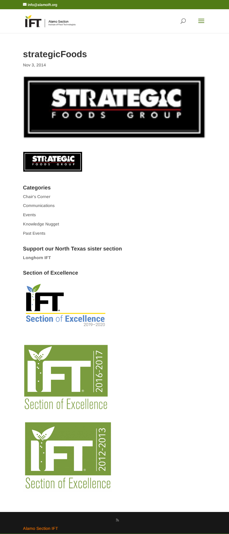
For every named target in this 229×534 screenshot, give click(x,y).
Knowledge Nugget (41, 224)
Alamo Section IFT (40, 528)
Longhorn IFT (37, 257)
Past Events (34, 233)
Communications (39, 205)
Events (29, 214)
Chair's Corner (36, 196)
